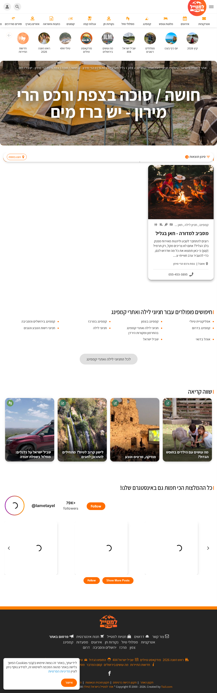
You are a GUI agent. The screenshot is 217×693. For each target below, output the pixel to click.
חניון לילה (191, 225)
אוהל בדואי (203, 339)
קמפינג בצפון (150, 321)
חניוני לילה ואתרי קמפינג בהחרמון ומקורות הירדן (143, 330)
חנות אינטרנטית (87, 636)
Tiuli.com (166, 687)
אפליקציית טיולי (199, 321)
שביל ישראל (151, 339)
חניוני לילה (100, 328)
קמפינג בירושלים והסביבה (38, 321)
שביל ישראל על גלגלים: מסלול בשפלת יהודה (33, 454)
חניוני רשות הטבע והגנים (39, 328)
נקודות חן (111, 642)
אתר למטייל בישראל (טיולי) (98, 687)
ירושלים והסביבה (104, 647)
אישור (69, 682)
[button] (8, 36)
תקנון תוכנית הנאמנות (97, 682)
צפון (132, 647)
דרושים (139, 636)
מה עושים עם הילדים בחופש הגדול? (187, 454)
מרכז (123, 647)
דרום (86, 647)
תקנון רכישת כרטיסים (124, 682)
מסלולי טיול (129, 642)
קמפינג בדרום (201, 328)
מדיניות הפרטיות (59, 671)
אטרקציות (148, 642)
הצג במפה (15, 157)
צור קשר (158, 636)
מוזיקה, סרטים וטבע (140, 456)
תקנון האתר (146, 682)
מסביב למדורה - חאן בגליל (182, 233)
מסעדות (82, 642)
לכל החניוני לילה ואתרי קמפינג (108, 359)
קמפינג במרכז (97, 321)
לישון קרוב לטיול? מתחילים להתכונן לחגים (82, 454)
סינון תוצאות (196, 156)
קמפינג (204, 225)
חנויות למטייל (116, 636)
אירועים (96, 642)
